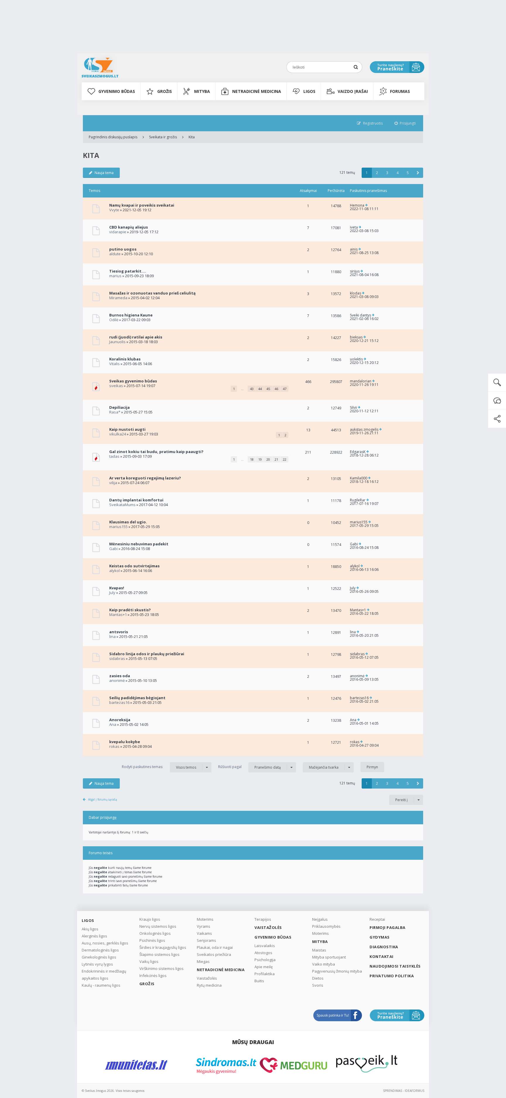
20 (268, 459)
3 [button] (387, 172)
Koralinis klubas (125, 359)
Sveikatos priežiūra (214, 954)
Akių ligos (90, 929)
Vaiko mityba (323, 964)
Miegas (203, 961)
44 (260, 389)
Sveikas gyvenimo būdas (133, 381)
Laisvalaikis (264, 945)
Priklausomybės (326, 926)
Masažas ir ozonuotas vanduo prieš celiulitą (152, 293)
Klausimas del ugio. (128, 522)
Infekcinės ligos (153, 975)
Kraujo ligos (149, 919)
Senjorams (206, 940)
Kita (192, 137)
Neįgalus (320, 919)
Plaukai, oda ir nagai (215, 947)
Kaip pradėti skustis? (130, 609)
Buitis (259, 980)
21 (276, 459)
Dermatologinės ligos (100, 950)
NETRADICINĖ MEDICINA (256, 91)
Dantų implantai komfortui (136, 500)
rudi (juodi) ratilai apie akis (135, 337)
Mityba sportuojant (329, 957)
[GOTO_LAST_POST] (366, 205)
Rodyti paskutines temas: (159, 767)
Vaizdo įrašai (353, 91)
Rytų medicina (209, 985)
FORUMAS (400, 91)
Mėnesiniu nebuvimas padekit (138, 544)
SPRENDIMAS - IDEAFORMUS (403, 1091)
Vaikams (204, 933)
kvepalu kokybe (124, 741)
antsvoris (118, 631)
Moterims (205, 919)
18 (252, 459)
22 (284, 459)
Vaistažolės (207, 978)
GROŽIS (164, 91)
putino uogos (122, 249)
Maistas (319, 950)
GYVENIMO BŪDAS (116, 91)
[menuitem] (405, 123)
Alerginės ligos (94, 936)
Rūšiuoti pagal (249, 767)
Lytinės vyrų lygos (97, 964)
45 (268, 389)
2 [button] (377, 172)
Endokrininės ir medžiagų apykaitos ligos (104, 974)
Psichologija (265, 959)
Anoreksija (119, 719)
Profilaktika (264, 973)
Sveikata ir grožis (163, 137)
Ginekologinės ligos (99, 957)
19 (260, 459)
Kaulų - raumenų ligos (101, 985)
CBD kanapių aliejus (128, 227)
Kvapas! (116, 587)
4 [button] (397, 172)
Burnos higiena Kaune (131, 315)
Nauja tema (104, 172)
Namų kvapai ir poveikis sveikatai (141, 205)
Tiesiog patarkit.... (127, 271)
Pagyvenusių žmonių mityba (337, 971)
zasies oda (119, 675)
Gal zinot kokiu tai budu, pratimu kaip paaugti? (156, 451)
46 (276, 389)
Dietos (318, 978)
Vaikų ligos (148, 961)
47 (284, 389)
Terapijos (262, 919)
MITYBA (202, 91)
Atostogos (263, 952)
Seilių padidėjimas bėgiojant (137, 697)
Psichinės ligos (152, 940)
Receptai (377, 919)
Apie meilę (263, 966)
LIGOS (309, 91)
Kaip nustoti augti (127, 429)
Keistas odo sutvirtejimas (134, 565)
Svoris (317, 985)
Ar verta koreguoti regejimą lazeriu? (145, 478)
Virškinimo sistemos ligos (161, 968)
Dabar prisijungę (103, 817)
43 (252, 389)
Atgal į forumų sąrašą (102, 799)
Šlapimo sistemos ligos (159, 954)
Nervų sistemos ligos (157, 926)
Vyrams (203, 926)
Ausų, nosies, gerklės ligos (105, 943)
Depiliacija (119, 407)
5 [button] (408, 172)
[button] (418, 173)
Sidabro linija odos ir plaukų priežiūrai (146, 653)
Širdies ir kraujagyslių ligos (162, 947)
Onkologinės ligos (155, 933)
